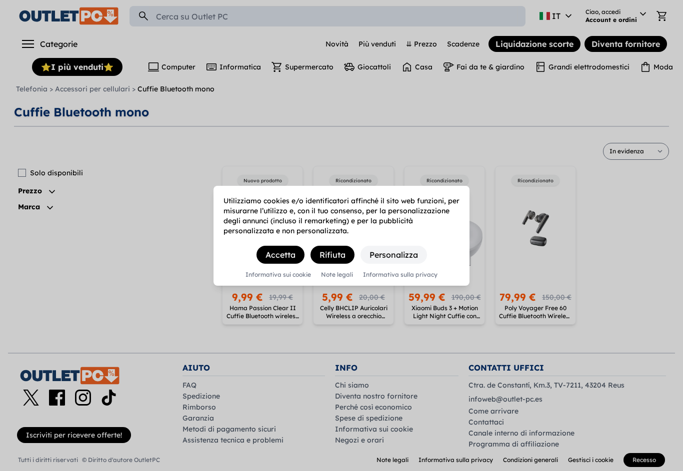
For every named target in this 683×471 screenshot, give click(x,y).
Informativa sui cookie (278, 275)
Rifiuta (333, 255)
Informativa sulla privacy (400, 275)
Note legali (337, 275)
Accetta (281, 255)
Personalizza (394, 255)
